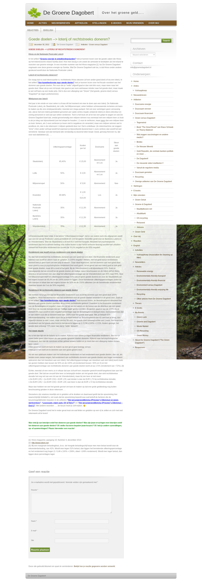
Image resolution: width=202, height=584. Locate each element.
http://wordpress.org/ (140, 582)
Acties (136, 86)
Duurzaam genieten (143, 172)
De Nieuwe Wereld (145, 146)
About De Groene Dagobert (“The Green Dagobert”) (152, 341)
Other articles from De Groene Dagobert (154, 299)
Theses (138, 303)
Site (32, 540)
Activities (139, 250)
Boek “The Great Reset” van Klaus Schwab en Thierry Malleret (155, 128)
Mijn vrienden (139, 195)
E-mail (34, 531)
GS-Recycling (143, 331)
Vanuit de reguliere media (148, 168)
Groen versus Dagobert (145, 118)
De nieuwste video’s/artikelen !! (150, 163)
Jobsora (140, 227)
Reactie (34, 490)
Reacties (137, 241)
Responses (140, 347)
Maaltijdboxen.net (144, 209)
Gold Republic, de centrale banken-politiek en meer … (155, 152)
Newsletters (140, 262)
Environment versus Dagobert (149, 285)
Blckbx (139, 142)
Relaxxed (141, 223)
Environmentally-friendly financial (151, 280)
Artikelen (137, 100)
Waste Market (142, 326)
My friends (139, 312)
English (137, 245)
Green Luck (142, 317)
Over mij (137, 236)
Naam (34, 521)
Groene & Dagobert (143, 204)
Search (166, 40)
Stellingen (138, 186)
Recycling (139, 177)
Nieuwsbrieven (140, 95)
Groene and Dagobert (146, 322)
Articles (138, 267)
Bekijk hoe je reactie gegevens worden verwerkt (94, 566)
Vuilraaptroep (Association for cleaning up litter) (155, 256)
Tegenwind (141, 122)
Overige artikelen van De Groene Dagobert (153, 181)
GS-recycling (142, 218)
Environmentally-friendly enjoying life (152, 290)
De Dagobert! (142, 158)
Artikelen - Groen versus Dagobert (94, 44)
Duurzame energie (143, 104)
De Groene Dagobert (68, 12)
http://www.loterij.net (40, 443)
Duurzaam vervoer (143, 109)
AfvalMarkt (141, 213)
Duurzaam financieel (144, 113)
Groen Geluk (140, 200)
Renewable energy (145, 271)
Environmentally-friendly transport (151, 276)
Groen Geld (140, 232)
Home (136, 81)
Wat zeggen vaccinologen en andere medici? (152, 135)
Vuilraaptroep (141, 90)
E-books (137, 191)
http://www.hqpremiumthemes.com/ (164, 582)
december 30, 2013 (41, 44)
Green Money (142, 335)
